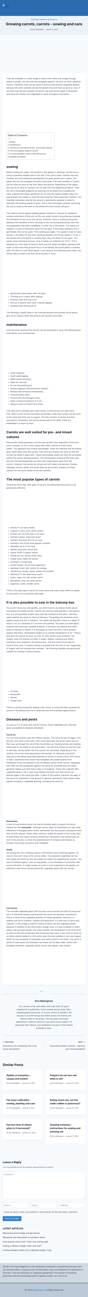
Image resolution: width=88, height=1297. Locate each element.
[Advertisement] (44, 56)
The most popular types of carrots (24, 151)
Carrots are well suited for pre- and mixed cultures (31, 148)
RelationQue (38, 1290)
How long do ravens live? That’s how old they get (25, 1242)
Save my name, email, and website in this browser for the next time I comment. (41, 1212)
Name (7, 1205)
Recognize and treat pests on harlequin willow (24, 1237)
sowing (12, 142)
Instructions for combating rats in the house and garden (20, 1045)
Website (64, 1205)
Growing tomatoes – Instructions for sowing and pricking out (65, 1128)
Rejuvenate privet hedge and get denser (21, 1233)
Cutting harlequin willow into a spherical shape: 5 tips (27, 1250)
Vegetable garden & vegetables (44, 19)
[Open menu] (83, 8)
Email (35, 1205)
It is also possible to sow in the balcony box (28, 154)
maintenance (15, 145)
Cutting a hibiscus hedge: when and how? (22, 1246)
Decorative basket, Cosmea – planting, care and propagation (67, 1045)
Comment (9, 1174)
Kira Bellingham (38, 29)
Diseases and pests (18, 157)
